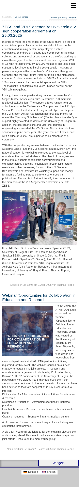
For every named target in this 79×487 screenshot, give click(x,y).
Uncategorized (21, 17)
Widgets (58, 463)
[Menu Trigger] (73, 5)
